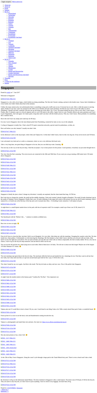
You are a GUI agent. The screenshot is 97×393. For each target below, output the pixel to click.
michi (8, 92)
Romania (11, 20)
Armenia (11, 27)
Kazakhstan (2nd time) (15, 37)
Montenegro (12, 68)
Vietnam (10, 44)
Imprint (7, 83)
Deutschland (12, 13)
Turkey (10, 24)
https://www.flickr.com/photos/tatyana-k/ (54, 322)
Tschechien (11, 15)
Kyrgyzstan (11, 35)
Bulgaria (10, 22)
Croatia (10, 69)
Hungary (11, 18)
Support (7, 10)
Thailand (11, 41)
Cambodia (11, 46)
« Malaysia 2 (4, 389)
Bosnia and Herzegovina (15, 71)
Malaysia (11, 52)
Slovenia (11, 76)
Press (6, 80)
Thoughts (7, 78)
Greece (10, 64)
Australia (11, 61)
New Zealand (12, 63)
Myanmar (11, 49)
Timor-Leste (12, 58)
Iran (9, 29)
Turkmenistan (12, 30)
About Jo (7, 7)
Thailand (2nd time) (14, 47)
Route (6, 8)
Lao (9, 42)
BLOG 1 (7, 12)
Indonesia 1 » (5, 391)
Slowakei (11, 17)
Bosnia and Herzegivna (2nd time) (18, 75)
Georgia (10, 25)
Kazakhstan (11, 34)
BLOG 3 (7, 59)
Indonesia (11, 56)
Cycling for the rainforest (12, 81)
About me (8, 5)
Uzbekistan (11, 32)
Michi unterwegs (17, 1)
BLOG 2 (7, 39)
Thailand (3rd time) (14, 51)
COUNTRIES (11, 388)
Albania (10, 66)
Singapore (11, 54)
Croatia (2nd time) (13, 73)
